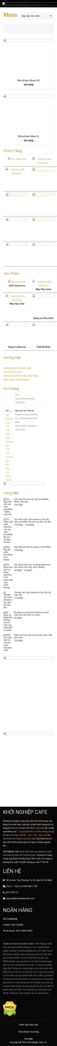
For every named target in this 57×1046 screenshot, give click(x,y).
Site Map (28, 1039)
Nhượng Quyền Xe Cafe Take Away (21, 375)
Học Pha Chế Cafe (13, 372)
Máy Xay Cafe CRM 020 (24, 413)
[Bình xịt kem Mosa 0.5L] (28, 58)
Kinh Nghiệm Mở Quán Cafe (17, 368)
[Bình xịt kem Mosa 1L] (28, 113)
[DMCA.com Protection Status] (10, 1015)
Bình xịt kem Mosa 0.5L (28, 80)
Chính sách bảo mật (28, 1025)
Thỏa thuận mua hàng (28, 1032)
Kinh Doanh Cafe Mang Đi (16, 379)
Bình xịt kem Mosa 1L (28, 136)
